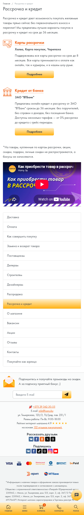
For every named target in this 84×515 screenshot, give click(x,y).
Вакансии (13, 323)
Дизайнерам (15, 284)
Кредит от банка (29, 90)
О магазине (14, 313)
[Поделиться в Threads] (53, 439)
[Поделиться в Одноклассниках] (42, 439)
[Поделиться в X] (47, 439)
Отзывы (12, 342)
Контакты (13, 352)
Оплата (12, 227)
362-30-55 (44, 406)
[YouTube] (55, 451)
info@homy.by (46, 411)
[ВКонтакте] (28, 451)
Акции (11, 333)
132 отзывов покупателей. (48, 427)
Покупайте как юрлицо (22, 362)
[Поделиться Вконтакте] (31, 439)
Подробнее (34, 74)
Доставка (13, 217)
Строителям (14, 275)
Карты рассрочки (29, 42)
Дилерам (12, 265)
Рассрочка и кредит (19, 304)
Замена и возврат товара (23, 246)
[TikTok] (39, 451)
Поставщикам (16, 256)
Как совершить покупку (22, 236)
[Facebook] (33, 451)
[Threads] (44, 451)
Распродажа (14, 294)
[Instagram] (50, 451)
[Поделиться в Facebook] (36, 439)
